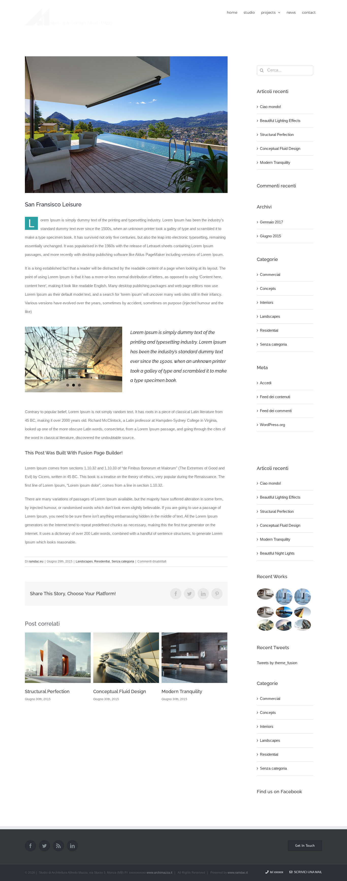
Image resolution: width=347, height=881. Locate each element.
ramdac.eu (36, 561)
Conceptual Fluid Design (51, 691)
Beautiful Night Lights (277, 553)
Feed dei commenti (276, 411)
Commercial (270, 274)
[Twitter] (44, 845)
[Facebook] (30, 845)
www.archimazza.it (159, 872)
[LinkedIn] (72, 845)
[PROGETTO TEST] (284, 597)
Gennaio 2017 (271, 222)
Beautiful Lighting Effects (280, 120)
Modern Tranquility (113, 691)
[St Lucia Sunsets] (284, 612)
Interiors (266, 302)
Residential (102, 561)
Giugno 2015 (270, 236)
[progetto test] (302, 597)
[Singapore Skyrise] (265, 594)
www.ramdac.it (238, 872)
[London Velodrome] (302, 625)
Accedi (265, 383)
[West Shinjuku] (265, 625)
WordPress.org (272, 424)
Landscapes (84, 561)
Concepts (268, 288)
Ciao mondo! (175, 679)
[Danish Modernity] (302, 612)
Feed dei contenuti (275, 397)
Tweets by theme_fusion (277, 663)
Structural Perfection (277, 134)
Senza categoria (123, 561)
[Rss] (58, 845)
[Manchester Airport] (284, 625)
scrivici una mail (307, 872)
